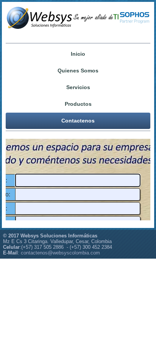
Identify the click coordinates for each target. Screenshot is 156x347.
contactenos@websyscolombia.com (60, 253)
